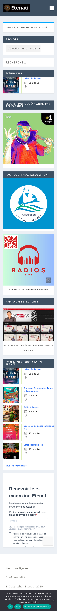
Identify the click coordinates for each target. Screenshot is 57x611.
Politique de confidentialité (37, 606)
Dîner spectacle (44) (34, 444)
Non (18, 606)
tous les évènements (16, 465)
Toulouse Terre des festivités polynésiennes (38, 389)
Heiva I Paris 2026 (32, 78)
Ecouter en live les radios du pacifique (28, 289)
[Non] (53, 600)
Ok (10, 606)
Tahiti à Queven (31, 406)
